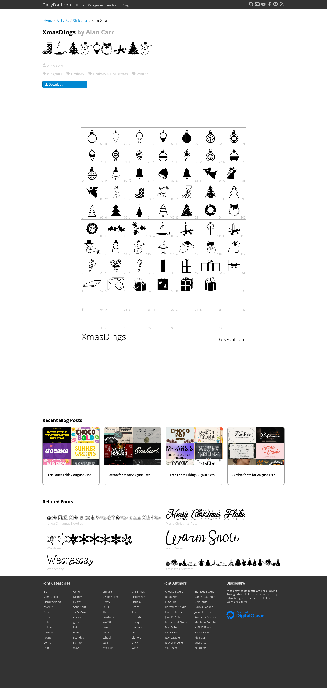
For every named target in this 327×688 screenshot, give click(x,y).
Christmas (80, 20)
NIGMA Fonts (203, 627)
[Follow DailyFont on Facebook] (269, 5)
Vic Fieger (171, 647)
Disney (77, 596)
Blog (125, 5)
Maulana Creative (206, 622)
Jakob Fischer (203, 612)
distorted (137, 617)
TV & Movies (81, 612)
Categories (95, 5)
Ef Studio (170, 602)
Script (135, 607)
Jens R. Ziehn (173, 617)
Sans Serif (79, 607)
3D (45, 591)
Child (76, 591)
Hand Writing (52, 602)
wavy (76, 647)
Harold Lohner (204, 607)
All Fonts (63, 20)
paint (106, 632)
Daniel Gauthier (205, 596)
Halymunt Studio (175, 607)
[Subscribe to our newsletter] (257, 5)
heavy (135, 622)
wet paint (108, 647)
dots (46, 622)
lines (106, 627)
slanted (136, 637)
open (76, 632)
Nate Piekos (172, 632)
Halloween (138, 596)
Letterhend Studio (176, 622)
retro (135, 632)
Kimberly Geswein (206, 617)
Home (48, 20)
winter (142, 73)
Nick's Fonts (202, 632)
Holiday (77, 73)
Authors (113, 5)
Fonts (80, 5)
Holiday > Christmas (110, 73)
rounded (78, 637)
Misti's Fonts (173, 627)
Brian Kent (171, 596)
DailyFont (57, 5)
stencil (48, 642)
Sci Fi (106, 607)
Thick (106, 612)
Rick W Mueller (174, 642)
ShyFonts (200, 642)
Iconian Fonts (173, 612)
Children (108, 591)
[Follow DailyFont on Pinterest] (275, 5)
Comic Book (51, 596)
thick (135, 642)
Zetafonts (200, 647)
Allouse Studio (174, 591)
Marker (48, 607)
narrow (48, 632)
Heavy (77, 602)
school (107, 637)
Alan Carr (54, 65)
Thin (135, 612)
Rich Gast (200, 637)
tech (105, 642)
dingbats (54, 73)
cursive (77, 617)
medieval (137, 627)
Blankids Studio (204, 591)
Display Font (110, 596)
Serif (47, 612)
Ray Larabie (172, 637)
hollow (48, 627)
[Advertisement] (236, 86)
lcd (75, 627)
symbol (77, 642)
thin (46, 647)
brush (47, 617)
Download (55, 84)
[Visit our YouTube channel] (263, 5)
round (48, 637)
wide (135, 647)
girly (76, 622)
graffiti (107, 622)
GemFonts (201, 602)
